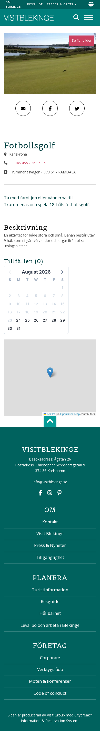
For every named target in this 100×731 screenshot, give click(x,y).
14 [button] (54, 304)
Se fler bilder (82, 40)
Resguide (35, 4)
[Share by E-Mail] (23, 108)
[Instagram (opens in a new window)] (49, 493)
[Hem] (29, 17)
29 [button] (62, 320)
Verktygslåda (50, 669)
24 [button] (18, 320)
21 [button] (54, 312)
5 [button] (36, 295)
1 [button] (62, 287)
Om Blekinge (13, 4)
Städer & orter (60, 4)
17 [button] (19, 312)
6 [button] (45, 295)
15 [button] (63, 304)
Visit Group (56, 715)
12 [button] (36, 304)
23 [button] (9, 320)
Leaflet (50, 414)
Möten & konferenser (50, 681)
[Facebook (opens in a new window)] (40, 493)
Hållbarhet (50, 613)
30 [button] (9, 328)
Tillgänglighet (50, 557)
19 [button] (36, 312)
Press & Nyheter (50, 545)
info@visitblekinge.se (50, 481)
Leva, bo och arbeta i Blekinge (50, 625)
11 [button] (27, 304)
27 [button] (45, 320)
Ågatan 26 (62, 459)
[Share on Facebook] (50, 108)
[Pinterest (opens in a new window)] (59, 493)
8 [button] (62, 295)
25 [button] (27, 320)
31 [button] (18, 328)
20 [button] (45, 312)
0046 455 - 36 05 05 (29, 162)
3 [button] (18, 295)
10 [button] (18, 304)
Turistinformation (50, 590)
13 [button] (45, 304)
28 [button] (54, 320)
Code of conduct (50, 693)
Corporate (50, 658)
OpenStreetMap (70, 414)
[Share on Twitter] (77, 108)
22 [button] (62, 312)
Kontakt (50, 522)
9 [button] (10, 304)
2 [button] (10, 295)
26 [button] (36, 320)
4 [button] (27, 295)
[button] (62, 272)
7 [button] (54, 295)
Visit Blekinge (50, 533)
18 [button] (27, 312)
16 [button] (10, 312)
